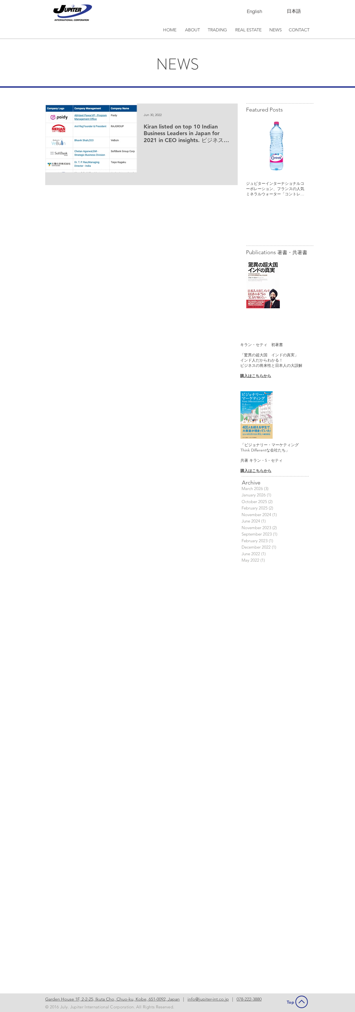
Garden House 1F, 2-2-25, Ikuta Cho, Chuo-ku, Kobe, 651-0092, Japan (112, 999)
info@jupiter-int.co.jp (208, 999)
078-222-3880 (249, 999)
